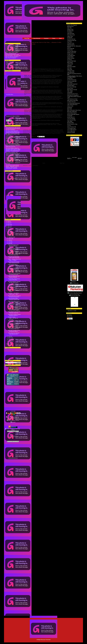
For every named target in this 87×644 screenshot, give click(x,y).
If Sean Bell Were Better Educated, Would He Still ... (14, 299)
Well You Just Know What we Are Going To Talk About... (14, 328)
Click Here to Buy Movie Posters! (75, 294)
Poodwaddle (69, 115)
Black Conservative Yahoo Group (74, 110)
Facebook (46, 38)
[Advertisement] (9, 22)
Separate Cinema (70, 44)
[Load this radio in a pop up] (18, 441)
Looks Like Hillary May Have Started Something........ (14, 277)
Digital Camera (80, 158)
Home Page (26, 38)
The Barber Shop (70, 70)
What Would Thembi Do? (72, 84)
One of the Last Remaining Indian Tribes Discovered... (14, 257)
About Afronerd (36, 38)
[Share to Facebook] (42, 136)
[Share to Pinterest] (44, 136)
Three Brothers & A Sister (72, 99)
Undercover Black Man (71, 81)
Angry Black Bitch (70, 72)
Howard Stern (70, 49)
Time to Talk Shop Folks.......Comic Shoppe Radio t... (13, 290)
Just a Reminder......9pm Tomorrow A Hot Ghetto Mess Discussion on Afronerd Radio (13, 137)
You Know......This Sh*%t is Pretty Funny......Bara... (13, 294)
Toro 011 (69, 125)
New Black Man (70, 30)
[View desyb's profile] (15, 441)
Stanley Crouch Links (71, 52)
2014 (8, 221)
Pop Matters (69, 32)
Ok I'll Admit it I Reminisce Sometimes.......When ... (13, 252)
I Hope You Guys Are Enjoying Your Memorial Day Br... (14, 274)
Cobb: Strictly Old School (72, 104)
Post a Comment (26, 144)
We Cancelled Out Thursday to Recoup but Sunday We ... (14, 296)
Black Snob (69, 108)
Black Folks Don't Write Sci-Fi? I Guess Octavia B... (14, 287)
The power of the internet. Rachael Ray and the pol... (14, 249)
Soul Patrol (69, 41)
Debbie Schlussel (70, 58)
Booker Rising (70, 88)
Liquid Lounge (70, 63)
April (9, 336)
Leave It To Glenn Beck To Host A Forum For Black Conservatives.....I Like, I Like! (13, 141)
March (9, 337)
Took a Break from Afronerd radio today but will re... (13, 334)
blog (74, 298)
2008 (8, 231)
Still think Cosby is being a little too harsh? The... (14, 321)
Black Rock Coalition (71, 66)
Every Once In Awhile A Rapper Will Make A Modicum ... (14, 315)
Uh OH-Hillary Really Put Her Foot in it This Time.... (14, 279)
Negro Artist (69, 69)
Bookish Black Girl (71, 117)
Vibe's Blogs (69, 121)
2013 (8, 222)
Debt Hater (69, 68)
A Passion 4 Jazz (70, 43)
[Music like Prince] (13, 431)
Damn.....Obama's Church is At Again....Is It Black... (14, 260)
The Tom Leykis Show (71, 51)
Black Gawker (70, 62)
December (10, 232)
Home (44, 163)
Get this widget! (13, 411)
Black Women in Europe (72, 89)
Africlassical (69, 107)
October (10, 235)
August (10, 238)
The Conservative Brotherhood (73, 103)
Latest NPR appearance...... (13, 326)
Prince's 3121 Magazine (72, 25)
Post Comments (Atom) (33, 165)
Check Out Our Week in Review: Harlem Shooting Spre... (13, 265)
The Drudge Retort (71, 55)
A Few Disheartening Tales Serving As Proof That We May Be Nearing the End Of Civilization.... (13, 128)
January (10, 341)
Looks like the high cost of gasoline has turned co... (13, 285)
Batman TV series (50, 70)
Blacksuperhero (70, 26)
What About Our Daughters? (73, 95)
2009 (8, 229)
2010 (8, 227)
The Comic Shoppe (71, 118)
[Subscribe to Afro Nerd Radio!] (20, 90)
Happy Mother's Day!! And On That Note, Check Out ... (14, 312)
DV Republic (69, 37)
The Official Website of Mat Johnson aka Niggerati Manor (74, 77)
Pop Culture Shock (71, 34)
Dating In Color (70, 29)
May (9, 243)
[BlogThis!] (40, 136)
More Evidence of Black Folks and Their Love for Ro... (14, 254)
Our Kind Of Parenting (71, 79)
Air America (69, 59)
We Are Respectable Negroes (73, 114)
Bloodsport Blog (70, 122)
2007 (8, 343)
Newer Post (25, 163)
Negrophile (69, 65)
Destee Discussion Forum (72, 93)
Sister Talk (69, 27)
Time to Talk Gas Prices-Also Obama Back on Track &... (14, 324)
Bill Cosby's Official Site (72, 111)
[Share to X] (41, 136)
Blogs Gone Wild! (69, 316)
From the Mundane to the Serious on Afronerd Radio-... (13, 245)
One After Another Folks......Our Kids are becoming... (13, 318)
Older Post (62, 163)
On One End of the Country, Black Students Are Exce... (14, 262)
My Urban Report (70, 85)
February (10, 339)
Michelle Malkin (70, 56)
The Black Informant (71, 101)
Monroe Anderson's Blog (72, 124)
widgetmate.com (69, 158)
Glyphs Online (70, 36)
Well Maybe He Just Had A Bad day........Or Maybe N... (14, 307)
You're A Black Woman (71, 129)
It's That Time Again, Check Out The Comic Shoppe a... (14, 310)
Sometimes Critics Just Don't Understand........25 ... (14, 304)
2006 (8, 344)
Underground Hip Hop (71, 40)
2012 (8, 224)
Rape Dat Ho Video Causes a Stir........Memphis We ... (14, 302)
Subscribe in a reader (10, 123)
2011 (8, 226)
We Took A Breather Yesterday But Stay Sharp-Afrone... (14, 282)
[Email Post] (38, 136)
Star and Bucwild (70, 48)
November (10, 233)
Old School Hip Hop (71, 39)
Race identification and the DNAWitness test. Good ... (14, 269)
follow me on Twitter (17, 118)
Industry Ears (70, 78)
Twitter (53, 38)
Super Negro (69, 82)
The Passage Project (71, 128)
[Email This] (39, 136)
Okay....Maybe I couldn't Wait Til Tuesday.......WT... (14, 271)
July (9, 240)
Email (60, 38)
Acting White (69, 92)
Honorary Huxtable (71, 132)
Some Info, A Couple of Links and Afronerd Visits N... (14, 331)
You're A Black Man (71, 131)
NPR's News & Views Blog (72, 100)
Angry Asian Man (70, 33)
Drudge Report (70, 54)
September (10, 237)
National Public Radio (71, 61)
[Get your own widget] (10, 441)
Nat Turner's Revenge (71, 86)
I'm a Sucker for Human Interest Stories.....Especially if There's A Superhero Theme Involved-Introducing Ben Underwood (12, 167)
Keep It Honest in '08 (71, 126)
